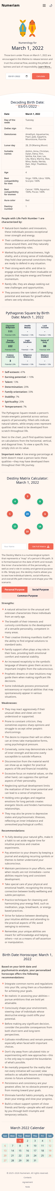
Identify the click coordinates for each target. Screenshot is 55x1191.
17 (35, 1150)
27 (5, 1160)
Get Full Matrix (39, 546)
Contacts (28, 1177)
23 (27, 1155)
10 (35, 1145)
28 (12, 1160)
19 (50, 1150)
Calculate (41, 76)
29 (20, 1160)
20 (5, 1155)
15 (20, 1150)
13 (5, 1150)
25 (42, 1155)
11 (42, 1145)
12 (50, 1145)
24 (35, 1155)
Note (27, 1187)
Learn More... (45, 66)
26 (50, 1155)
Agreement (27, 1182)
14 (12, 1150)
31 (35, 1160)
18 (42, 1150)
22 (20, 1155)
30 (27, 1160)
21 (12, 1155)
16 (27, 1150)
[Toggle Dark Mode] (50, 5)
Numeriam (11, 5)
